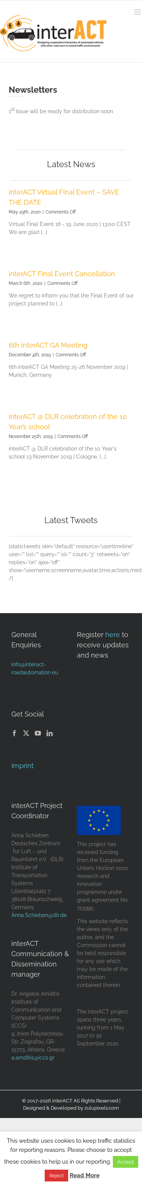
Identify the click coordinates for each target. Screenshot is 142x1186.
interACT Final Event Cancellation (62, 274)
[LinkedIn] (50, 733)
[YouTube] (38, 733)
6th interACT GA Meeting (48, 345)
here (112, 635)
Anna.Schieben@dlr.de (39, 915)
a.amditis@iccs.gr (33, 1058)
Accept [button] (125, 1162)
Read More (85, 1175)
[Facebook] (14, 733)
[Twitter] (26, 733)
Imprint (22, 766)
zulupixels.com (101, 1108)
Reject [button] (56, 1175)
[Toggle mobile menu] (138, 12)
